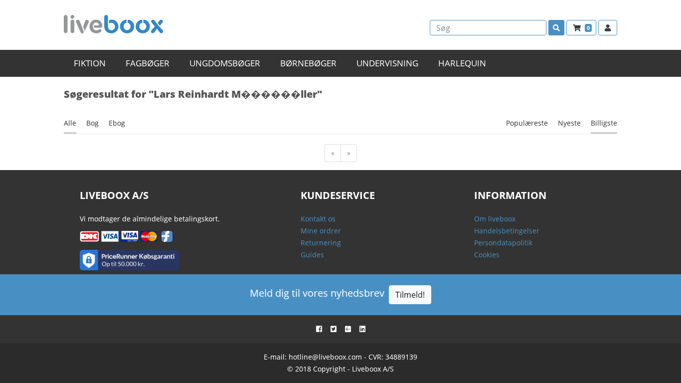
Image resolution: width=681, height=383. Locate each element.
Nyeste (569, 123)
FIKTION (90, 63)
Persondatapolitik (503, 242)
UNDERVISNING (387, 63)
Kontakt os (318, 218)
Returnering (321, 242)
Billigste (604, 123)
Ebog (117, 123)
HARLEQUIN (462, 63)
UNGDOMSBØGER (224, 63)
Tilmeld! (410, 294)
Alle (70, 123)
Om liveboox (494, 218)
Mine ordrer (321, 230)
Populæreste (527, 123)
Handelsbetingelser (506, 230)
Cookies (487, 254)
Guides (312, 254)
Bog (92, 123)
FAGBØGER (148, 63)
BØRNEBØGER (308, 63)
